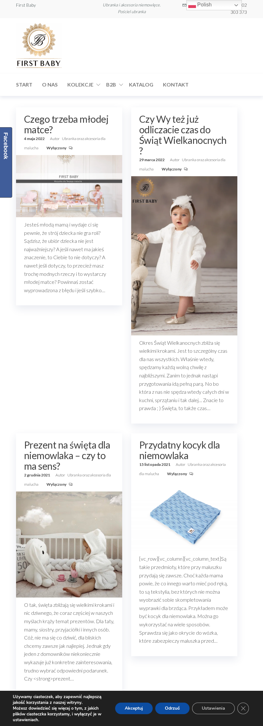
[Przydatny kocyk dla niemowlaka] (184, 515)
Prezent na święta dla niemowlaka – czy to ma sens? (67, 455)
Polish (204, 4)
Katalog (141, 84)
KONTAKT (176, 84)
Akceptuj (134, 708)
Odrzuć (172, 708)
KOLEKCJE (80, 84)
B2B (111, 84)
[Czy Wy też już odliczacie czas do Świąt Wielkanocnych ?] (184, 255)
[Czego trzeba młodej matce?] (69, 185)
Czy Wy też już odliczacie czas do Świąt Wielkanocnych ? (183, 134)
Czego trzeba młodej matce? (66, 124)
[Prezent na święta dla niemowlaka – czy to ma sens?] (69, 543)
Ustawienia (213, 708)
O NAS (50, 84)
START (24, 84)
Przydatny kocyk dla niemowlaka (179, 450)
